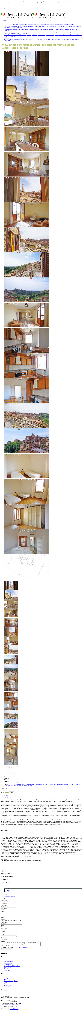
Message (3, 911)
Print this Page (7, 797)
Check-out (3, 934)
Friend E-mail (4, 902)
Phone (2, 925)
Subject (2, 919)
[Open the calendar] (16, 933)
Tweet (7, 892)
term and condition (22, 947)
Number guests (4, 938)
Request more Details (9, 896)
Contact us (3, 20)
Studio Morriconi (14, 1009)
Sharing (6, 894)
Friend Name (4, 898)
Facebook (8, 890)
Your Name (4, 905)
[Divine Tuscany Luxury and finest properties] (33, 17)
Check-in (3, 931)
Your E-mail (4, 908)
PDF (7, 795)
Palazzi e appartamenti (15, 782)
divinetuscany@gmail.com (11, 1004)
